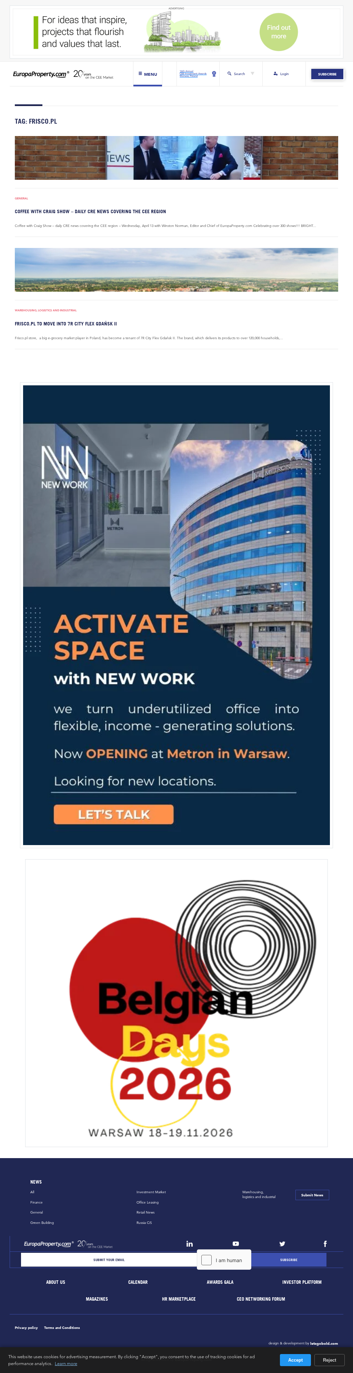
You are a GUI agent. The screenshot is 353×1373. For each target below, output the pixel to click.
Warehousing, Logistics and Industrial (46, 310)
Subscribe (327, 74)
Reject (329, 1360)
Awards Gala (220, 1282)
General (21, 198)
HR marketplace (179, 1299)
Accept (295, 1360)
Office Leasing (148, 1202)
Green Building (42, 1222)
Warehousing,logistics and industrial (258, 1194)
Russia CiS (144, 1222)
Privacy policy (26, 1327)
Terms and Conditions (62, 1327)
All (32, 1192)
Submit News (312, 1195)
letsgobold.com (324, 1343)
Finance (36, 1202)
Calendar (138, 1282)
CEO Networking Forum (261, 1299)
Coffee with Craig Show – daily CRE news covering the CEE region (90, 211)
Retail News (145, 1212)
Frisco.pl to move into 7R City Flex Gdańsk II (66, 323)
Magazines (97, 1299)
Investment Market (151, 1192)
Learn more (66, 1363)
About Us (56, 1282)
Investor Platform (302, 1282)
